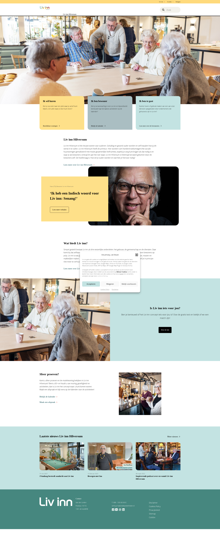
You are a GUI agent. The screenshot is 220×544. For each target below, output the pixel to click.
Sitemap (152, 508)
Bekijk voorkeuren (129, 284)
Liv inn (161, 1)
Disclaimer (115, 289)
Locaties (169, 1)
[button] (137, 255)
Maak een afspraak (46, 401)
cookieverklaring (102, 276)
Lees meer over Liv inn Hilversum (76, 165)
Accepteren (91, 284)
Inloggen (178, 1)
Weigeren (110, 284)
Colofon (151, 512)
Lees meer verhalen (58, 210)
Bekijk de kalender (46, 396)
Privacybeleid (153, 505)
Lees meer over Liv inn (72, 268)
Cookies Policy (104, 289)
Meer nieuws (173, 436)
